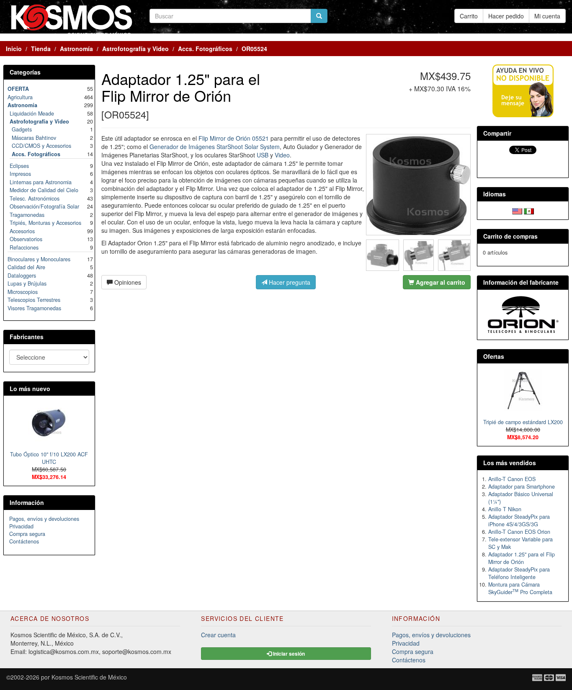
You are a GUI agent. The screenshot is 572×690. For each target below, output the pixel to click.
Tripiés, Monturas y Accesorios (45, 223)
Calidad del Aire (26, 267)
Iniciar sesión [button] (288, 653)
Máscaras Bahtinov (34, 138)
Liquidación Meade (32, 113)
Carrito (469, 16)
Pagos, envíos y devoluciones (44, 519)
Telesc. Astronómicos (34, 198)
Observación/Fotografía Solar (44, 206)
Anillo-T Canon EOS (512, 479)
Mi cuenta (547, 16)
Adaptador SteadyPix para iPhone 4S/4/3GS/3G (519, 520)
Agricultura (20, 97)
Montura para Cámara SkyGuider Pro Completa (520, 588)
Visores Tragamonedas (34, 308)
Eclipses (19, 166)
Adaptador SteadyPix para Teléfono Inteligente (519, 573)
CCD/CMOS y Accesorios (41, 145)
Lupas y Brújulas (27, 283)
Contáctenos (24, 541)
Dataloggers (22, 275)
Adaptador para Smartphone (521, 486)
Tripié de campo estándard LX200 (523, 422)
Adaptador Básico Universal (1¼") (520, 497)
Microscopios (23, 292)
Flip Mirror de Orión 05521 (233, 138)
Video (282, 155)
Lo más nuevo (30, 388)
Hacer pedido (506, 16)
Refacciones (24, 247)
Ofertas (493, 356)
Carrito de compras (510, 236)
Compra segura (27, 534)
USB (262, 155)
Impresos (20, 174)
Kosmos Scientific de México (89, 677)
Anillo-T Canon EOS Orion (519, 532)
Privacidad (21, 526)
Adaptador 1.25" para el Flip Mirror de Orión (521, 558)
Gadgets (22, 129)
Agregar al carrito (439, 282)
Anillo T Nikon (504, 509)
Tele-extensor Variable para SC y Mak (520, 543)
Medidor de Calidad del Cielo (44, 190)
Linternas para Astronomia (41, 182)
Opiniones (127, 282)
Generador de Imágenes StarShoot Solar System (214, 146)
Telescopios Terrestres (34, 300)
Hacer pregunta (288, 282)
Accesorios (22, 231)
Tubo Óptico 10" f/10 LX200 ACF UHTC (49, 458)
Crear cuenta (218, 635)
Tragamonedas (27, 215)
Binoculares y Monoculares (39, 259)
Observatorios (26, 239)
